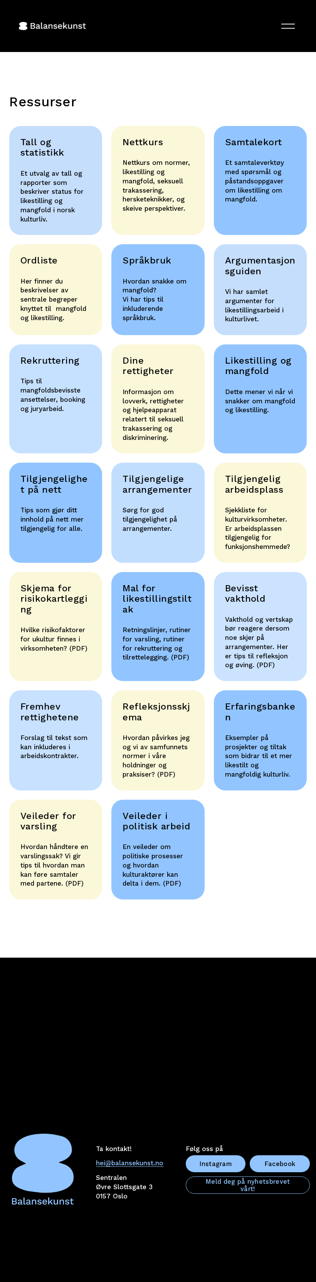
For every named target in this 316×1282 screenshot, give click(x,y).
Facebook (280, 1164)
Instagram (215, 1164)
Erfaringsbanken (260, 711)
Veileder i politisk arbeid (156, 821)
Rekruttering (50, 360)
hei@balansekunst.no (129, 1163)
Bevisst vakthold (245, 593)
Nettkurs (143, 142)
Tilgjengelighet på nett (54, 484)
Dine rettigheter (148, 365)
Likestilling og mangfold (258, 365)
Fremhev (40, 706)
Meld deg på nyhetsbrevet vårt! (247, 1185)
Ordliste (39, 260)
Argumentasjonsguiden (260, 265)
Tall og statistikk (42, 147)
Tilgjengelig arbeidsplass (254, 484)
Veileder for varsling (48, 821)
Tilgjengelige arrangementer (157, 484)
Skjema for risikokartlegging (53, 599)
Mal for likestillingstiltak (157, 599)
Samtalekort (253, 142)
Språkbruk (147, 260)
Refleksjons (150, 706)
